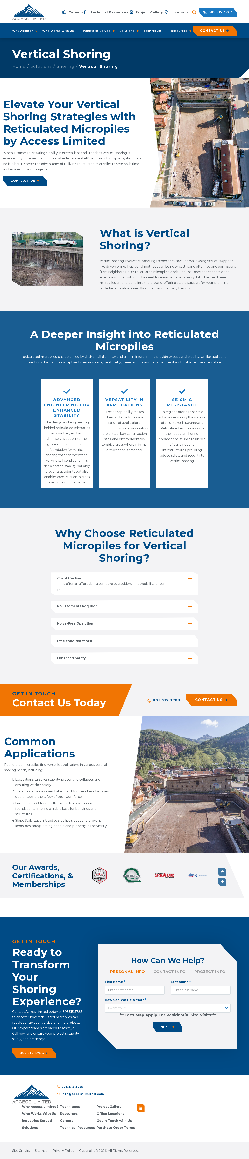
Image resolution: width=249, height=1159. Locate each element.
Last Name (181, 982)
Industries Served (37, 1121)
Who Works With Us (39, 1114)
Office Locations (110, 1114)
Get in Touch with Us (114, 1121)
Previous (222, 872)
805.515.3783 (220, 12)
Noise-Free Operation (75, 623)
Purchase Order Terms (116, 1128)
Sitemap (41, 1151)
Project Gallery (109, 1107)
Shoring (66, 66)
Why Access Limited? (40, 1107)
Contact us (212, 31)
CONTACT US (23, 181)
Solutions (41, 66)
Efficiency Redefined (74, 641)
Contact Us (209, 700)
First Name (115, 982)
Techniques (70, 1107)
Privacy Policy (63, 1151)
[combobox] (168, 1008)
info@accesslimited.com (82, 1094)
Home (19, 66)
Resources (69, 1114)
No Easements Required (77, 606)
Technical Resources (77, 1128)
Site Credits (21, 1151)
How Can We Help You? (125, 1000)
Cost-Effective (69, 578)
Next (222, 882)
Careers (66, 1121)
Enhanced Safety (71, 658)
